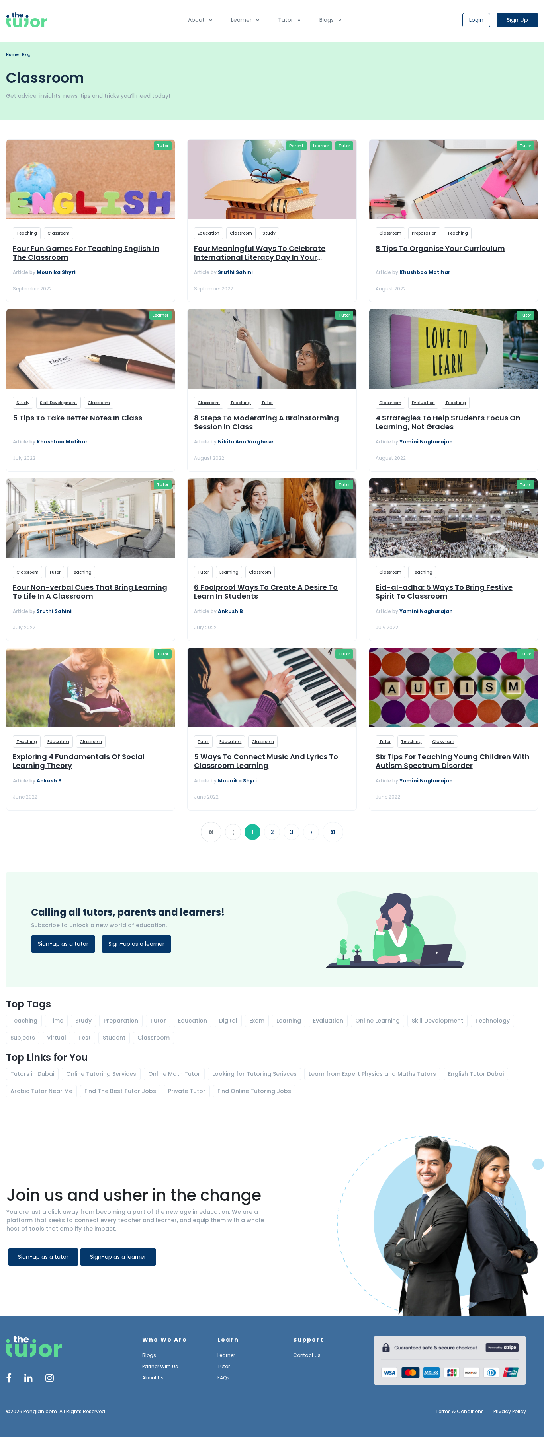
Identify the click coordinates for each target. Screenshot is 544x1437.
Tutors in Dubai (32, 1074)
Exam (256, 1021)
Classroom (58, 233)
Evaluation (423, 403)
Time (56, 1021)
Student (114, 1038)
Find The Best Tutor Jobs (120, 1091)
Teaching (26, 233)
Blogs (326, 20)
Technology (492, 1021)
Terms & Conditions (460, 1411)
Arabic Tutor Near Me (41, 1091)
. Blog (25, 55)
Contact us (307, 1355)
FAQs (223, 1377)
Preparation (424, 233)
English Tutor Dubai (476, 1074)
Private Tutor (186, 1091)
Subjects (22, 1038)
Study (269, 233)
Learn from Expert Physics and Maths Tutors (372, 1074)
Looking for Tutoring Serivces (254, 1074)
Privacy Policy (509, 1411)
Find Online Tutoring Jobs (254, 1091)
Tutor (285, 20)
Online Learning (377, 1021)
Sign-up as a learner (136, 944)
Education (208, 233)
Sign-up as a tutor (63, 944)
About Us (153, 1377)
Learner (241, 20)
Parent (296, 146)
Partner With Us (160, 1366)
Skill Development (58, 403)
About (196, 20)
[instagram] (49, 1379)
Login (476, 20)
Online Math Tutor (174, 1074)
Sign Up (517, 20)
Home (12, 55)
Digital (228, 1021)
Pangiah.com (40, 1411)
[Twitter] (28, 1379)
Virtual (56, 1038)
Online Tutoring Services (101, 1074)
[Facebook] (9, 1379)
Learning (229, 572)
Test (84, 1038)
